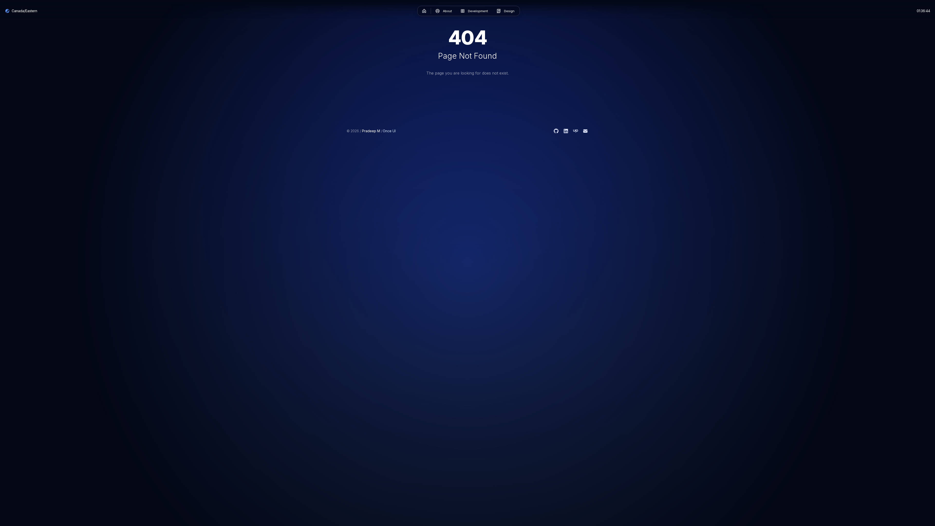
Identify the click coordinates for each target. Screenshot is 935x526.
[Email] (585, 131)
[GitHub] (556, 131)
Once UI (389, 131)
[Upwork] (576, 131)
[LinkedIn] (566, 131)
